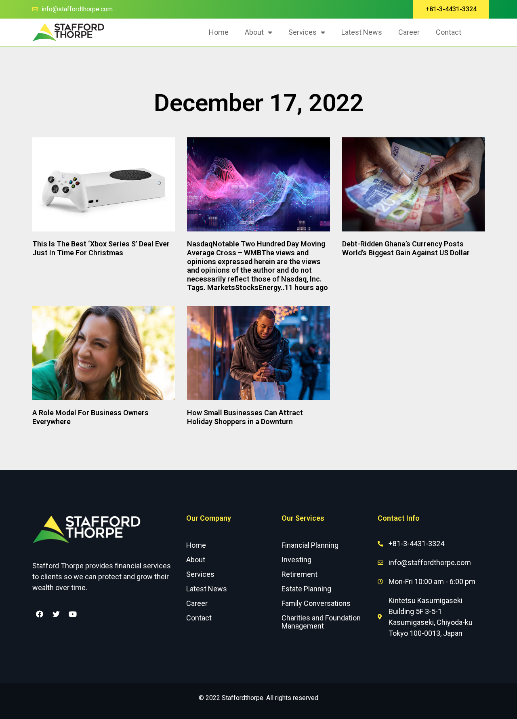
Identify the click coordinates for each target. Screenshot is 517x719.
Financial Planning (310, 545)
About (254, 32)
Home (219, 32)
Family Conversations (316, 603)
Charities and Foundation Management (321, 622)
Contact (448, 32)
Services (302, 32)
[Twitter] (56, 614)
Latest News (361, 32)
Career (409, 32)
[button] (451, 9)
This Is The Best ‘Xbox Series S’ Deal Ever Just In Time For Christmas (101, 248)
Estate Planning (306, 588)
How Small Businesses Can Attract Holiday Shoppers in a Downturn (245, 417)
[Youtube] (72, 614)
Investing (296, 559)
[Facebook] (39, 614)
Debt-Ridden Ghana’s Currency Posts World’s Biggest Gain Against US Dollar (406, 248)
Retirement (299, 574)
